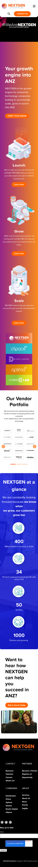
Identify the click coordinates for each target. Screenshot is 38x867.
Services (25, 795)
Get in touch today (16, 705)
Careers (9, 777)
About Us (26, 798)
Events (25, 805)
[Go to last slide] (3, 446)
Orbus (8, 799)
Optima (9, 802)
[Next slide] (34, 446)
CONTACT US (22, 14)
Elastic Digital (12, 809)
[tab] (13, 464)
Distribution (11, 795)
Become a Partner (29, 770)
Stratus (9, 805)
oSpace (9, 812)
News (24, 801)
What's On (10, 780)
